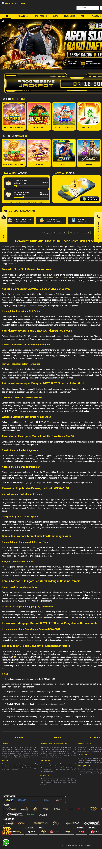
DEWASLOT (42, 246)
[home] (6, 16)
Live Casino (69, 16)
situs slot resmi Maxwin (55, 278)
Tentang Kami (47, 233)
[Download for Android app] (89, 199)
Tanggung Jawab (83, 233)
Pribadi (72, 233)
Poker (84, 16)
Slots (55, 16)
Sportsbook (41, 16)
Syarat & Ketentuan (60, 233)
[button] (13, 44)
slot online (24, 316)
